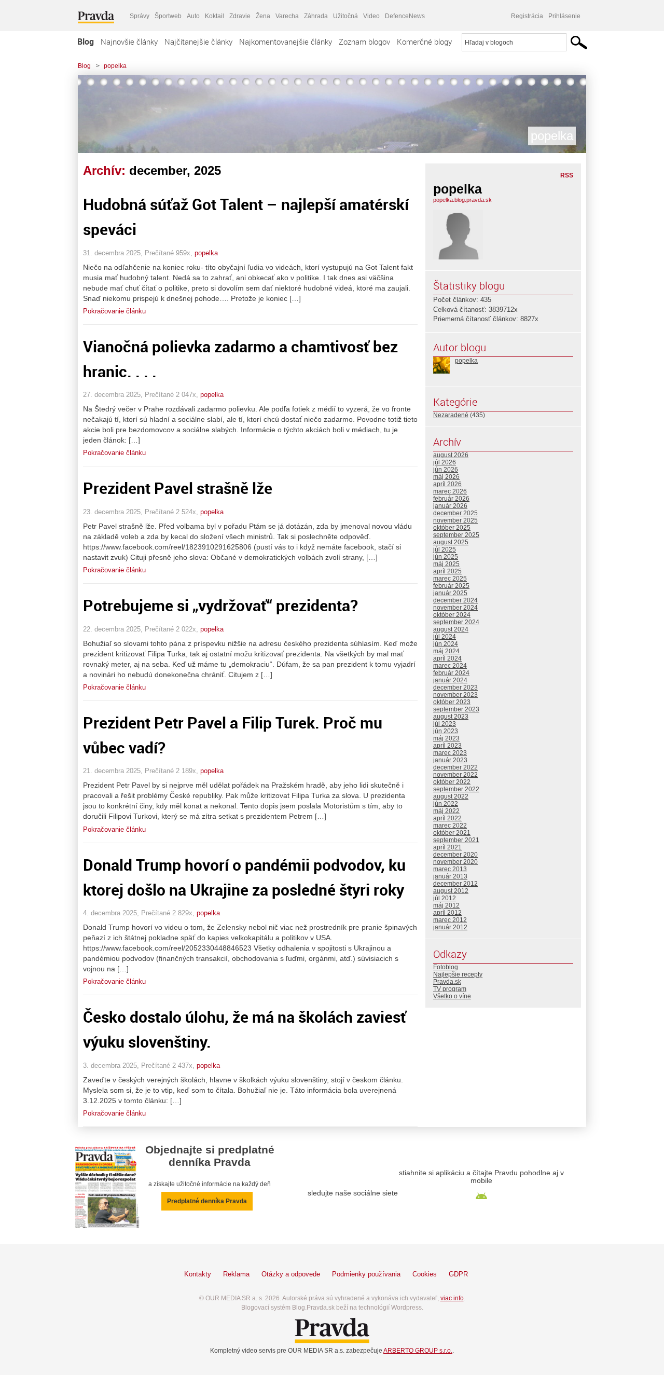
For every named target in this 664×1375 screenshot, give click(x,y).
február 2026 (451, 498)
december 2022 (455, 767)
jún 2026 (445, 469)
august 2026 (450, 455)
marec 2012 (450, 920)
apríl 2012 (447, 912)
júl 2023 (444, 723)
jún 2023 (445, 731)
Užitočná (345, 16)
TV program (449, 989)
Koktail (214, 16)
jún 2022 (445, 803)
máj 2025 (446, 564)
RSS (566, 175)
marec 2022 (450, 825)
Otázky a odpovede (290, 1274)
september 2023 (456, 709)
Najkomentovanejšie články (285, 41)
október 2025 (452, 527)
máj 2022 (446, 811)
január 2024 (450, 680)
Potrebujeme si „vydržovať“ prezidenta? (220, 605)
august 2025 (450, 542)
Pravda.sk (447, 981)
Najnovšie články (129, 41)
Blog (85, 41)
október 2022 (452, 782)
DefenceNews (405, 16)
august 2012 (450, 891)
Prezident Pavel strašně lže (177, 488)
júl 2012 (444, 898)
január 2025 (450, 593)
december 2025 (455, 513)
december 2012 (455, 883)
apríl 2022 (447, 818)
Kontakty (197, 1274)
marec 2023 (450, 753)
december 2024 (455, 600)
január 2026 (450, 506)
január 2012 (450, 927)
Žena (263, 16)
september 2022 (456, 789)
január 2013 (450, 876)
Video (371, 16)
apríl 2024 (447, 658)
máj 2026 (446, 476)
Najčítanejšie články (198, 41)
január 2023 (450, 760)
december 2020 (455, 854)
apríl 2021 (447, 847)
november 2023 (455, 694)
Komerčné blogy (424, 41)
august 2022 (450, 796)
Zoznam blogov (364, 41)
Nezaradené (450, 415)
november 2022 (455, 774)
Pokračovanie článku (114, 311)
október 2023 (452, 702)
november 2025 (455, 520)
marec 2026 (450, 491)
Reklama (236, 1274)
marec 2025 (450, 578)
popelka (115, 66)
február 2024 (451, 673)
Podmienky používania (366, 1274)
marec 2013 (450, 869)
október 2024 (452, 614)
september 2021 (456, 840)
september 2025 (456, 535)
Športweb (168, 16)
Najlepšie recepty (457, 974)
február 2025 (451, 585)
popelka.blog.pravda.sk (462, 200)
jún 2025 (445, 556)
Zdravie (240, 16)
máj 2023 (446, 738)
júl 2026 (444, 462)
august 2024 (450, 629)
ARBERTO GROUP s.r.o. (417, 1350)
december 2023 (455, 687)
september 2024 (456, 622)
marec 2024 (450, 665)
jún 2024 (445, 644)
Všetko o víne (452, 996)
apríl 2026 (447, 484)
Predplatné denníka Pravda (207, 1201)
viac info (452, 1298)
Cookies (424, 1274)
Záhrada (316, 16)
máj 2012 (446, 905)
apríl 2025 (447, 571)
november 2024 (455, 607)
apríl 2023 (447, 745)
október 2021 (452, 832)
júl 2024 (444, 636)
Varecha (287, 16)
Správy (139, 16)
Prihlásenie (564, 16)
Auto (193, 16)
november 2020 (455, 861)
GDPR (458, 1274)
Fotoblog (445, 967)
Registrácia (527, 16)
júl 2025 (444, 549)
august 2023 (450, 716)
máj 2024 (446, 651)
